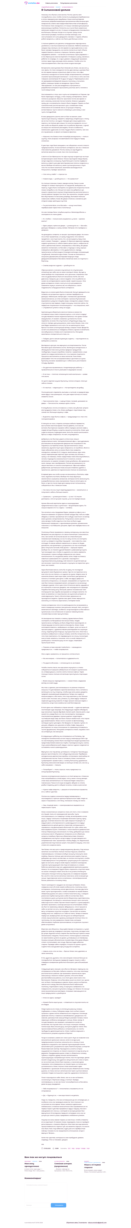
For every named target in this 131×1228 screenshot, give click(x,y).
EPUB (78, 1148)
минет (58, 7)
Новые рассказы (51, 3)
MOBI (83, 1148)
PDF (88, 1148)
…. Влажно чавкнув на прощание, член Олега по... (63, 1170)
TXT (69, 1148)
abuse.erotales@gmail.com (97, 1222)
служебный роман (47, 7)
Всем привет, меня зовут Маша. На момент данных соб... (95, 1171)
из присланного (67, 7)
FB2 (73, 1148)
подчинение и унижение (92, 1162)
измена (34, 1161)
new (40, 1161)
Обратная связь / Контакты (76, 1222)
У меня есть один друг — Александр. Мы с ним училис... (35, 1170)
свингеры (28, 1161)
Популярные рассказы (68, 3)
